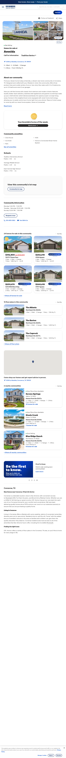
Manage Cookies (42, 755)
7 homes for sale (31, 425)
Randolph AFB (10, 498)
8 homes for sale (31, 446)
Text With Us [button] (24, 220)
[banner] (33, 2)
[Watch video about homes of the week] (33, 116)
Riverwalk (50, 523)
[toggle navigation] (3, 7)
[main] (33, 386)
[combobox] (50, 7)
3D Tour (59, 42)
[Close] (64, 747)
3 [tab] (35, 480)
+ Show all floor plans (11, 344)
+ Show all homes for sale (13, 296)
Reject (51, 755)
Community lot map (15, 189)
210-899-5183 (10, 220)
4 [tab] (37, 480)
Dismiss (59, 755)
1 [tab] (29, 480)
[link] (18, 30)
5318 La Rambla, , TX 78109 (18, 62)
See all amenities (10, 147)
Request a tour (10, 215)
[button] (57, 12)
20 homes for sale (32, 404)
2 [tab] (32, 480)
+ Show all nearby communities (15, 452)
